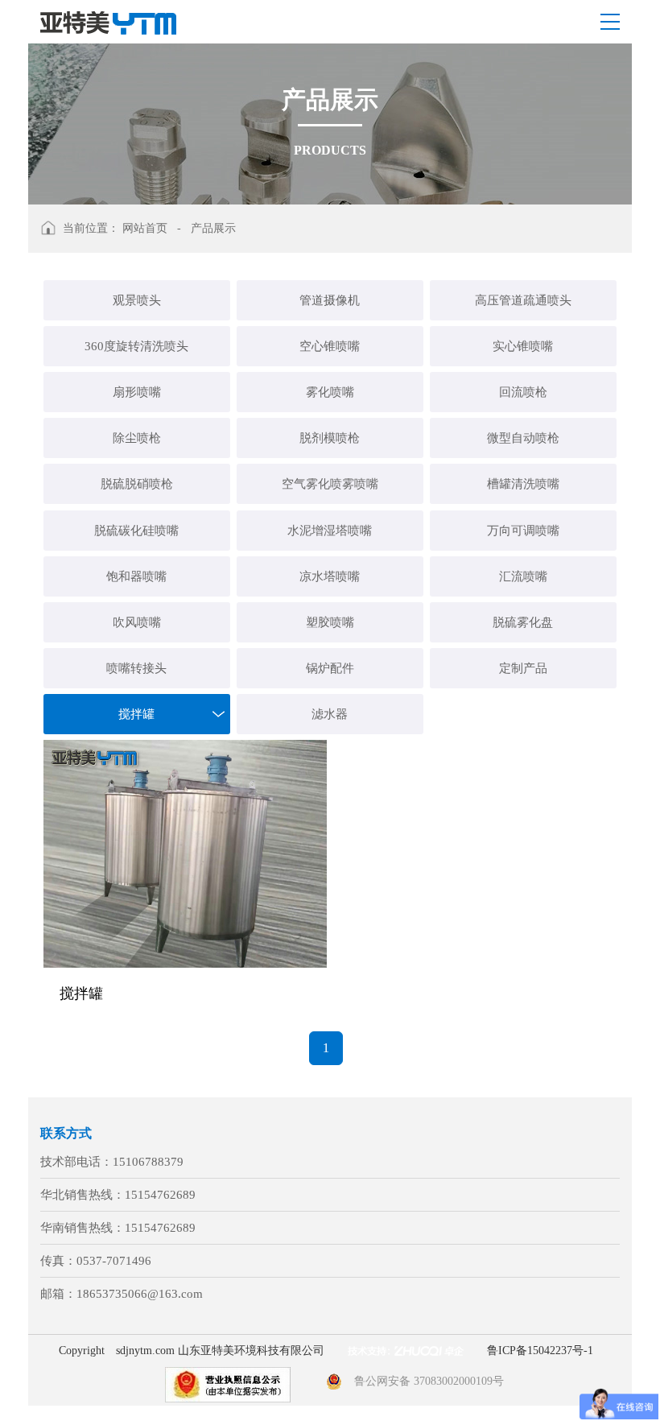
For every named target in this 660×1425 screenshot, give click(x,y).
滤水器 (329, 714)
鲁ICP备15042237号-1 (540, 1350)
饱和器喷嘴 (136, 576)
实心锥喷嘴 (523, 346)
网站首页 (144, 228)
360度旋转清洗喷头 (136, 346)
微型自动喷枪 (523, 438)
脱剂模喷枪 (329, 438)
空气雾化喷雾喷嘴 (330, 483)
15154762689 (160, 1194)
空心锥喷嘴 (329, 346)
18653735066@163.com (139, 1293)
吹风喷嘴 (137, 622)
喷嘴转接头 (136, 668)
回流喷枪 (523, 392)
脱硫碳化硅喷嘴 (136, 530)
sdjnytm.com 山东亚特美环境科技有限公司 (220, 1350)
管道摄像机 (329, 300)
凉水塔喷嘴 (329, 576)
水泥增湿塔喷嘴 (329, 530)
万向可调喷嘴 (523, 530)
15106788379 (148, 1161)
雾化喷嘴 (330, 392)
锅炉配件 (330, 668)
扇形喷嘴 (137, 392)
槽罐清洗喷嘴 (523, 483)
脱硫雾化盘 (523, 622)
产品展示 (213, 228)
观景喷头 (137, 300)
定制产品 (523, 668)
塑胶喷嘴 (330, 622)
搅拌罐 (136, 714)
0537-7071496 (113, 1260)
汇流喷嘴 (523, 576)
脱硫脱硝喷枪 (137, 483)
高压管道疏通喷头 (523, 300)
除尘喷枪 (137, 438)
